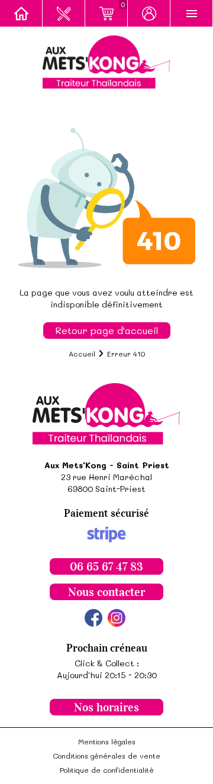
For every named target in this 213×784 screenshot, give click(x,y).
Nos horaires (106, 707)
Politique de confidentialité (107, 770)
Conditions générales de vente (106, 755)
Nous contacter (106, 592)
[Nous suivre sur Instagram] (116, 618)
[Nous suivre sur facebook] (93, 618)
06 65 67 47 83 (106, 566)
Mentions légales (106, 741)
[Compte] (149, 13)
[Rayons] (64, 13)
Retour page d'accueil (107, 330)
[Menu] (191, 13)
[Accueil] (21, 13)
